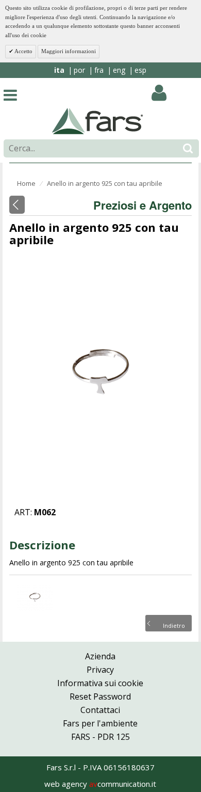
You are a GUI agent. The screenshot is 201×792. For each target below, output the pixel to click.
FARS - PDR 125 (100, 736)
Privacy (100, 669)
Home (26, 183)
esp (140, 70)
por (79, 70)
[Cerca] (188, 148)
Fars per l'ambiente (100, 723)
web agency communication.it (100, 784)
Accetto (22, 51)
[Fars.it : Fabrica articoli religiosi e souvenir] (97, 120)
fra (99, 70)
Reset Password (100, 696)
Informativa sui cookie (100, 683)
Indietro (174, 625)
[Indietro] (17, 205)
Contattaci (100, 710)
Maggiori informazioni (68, 51)
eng (119, 70)
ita (59, 70)
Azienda (100, 656)
